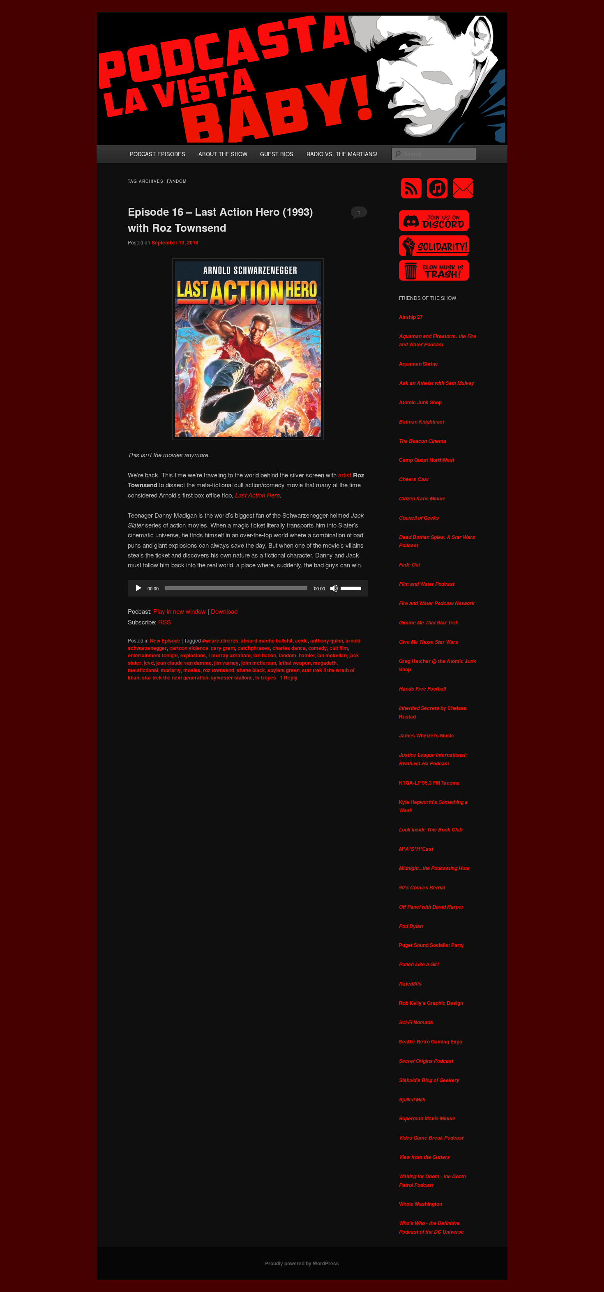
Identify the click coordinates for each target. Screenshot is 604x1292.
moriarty (171, 670)
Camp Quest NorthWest (426, 459)
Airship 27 (411, 316)
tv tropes (265, 677)
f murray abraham (229, 655)
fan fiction (264, 655)
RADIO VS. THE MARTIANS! (342, 154)
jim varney (226, 662)
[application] (248, 588)
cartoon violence (188, 648)
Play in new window (179, 611)
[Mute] (334, 588)
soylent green (283, 670)
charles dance (289, 648)
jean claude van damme (184, 662)
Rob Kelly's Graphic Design (431, 1002)
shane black (251, 670)
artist (344, 474)
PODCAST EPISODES (157, 154)
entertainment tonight (153, 655)
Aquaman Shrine (418, 363)
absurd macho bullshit (267, 640)
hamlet (307, 655)
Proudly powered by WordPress (302, 1263)
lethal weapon (295, 662)
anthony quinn (326, 640)
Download (224, 611)
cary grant (223, 648)
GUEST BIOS (276, 154)
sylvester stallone (232, 677)
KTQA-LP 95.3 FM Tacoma (429, 782)
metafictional (143, 670)
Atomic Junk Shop (420, 402)
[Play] (138, 588)
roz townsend (218, 670)
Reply (288, 677)
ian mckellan (332, 655)
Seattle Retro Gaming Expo (430, 1041)
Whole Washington (420, 1203)
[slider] (352, 587)
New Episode (165, 640)
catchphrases (253, 648)
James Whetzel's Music (426, 735)
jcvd (149, 662)
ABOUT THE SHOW (222, 154)
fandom (287, 655)
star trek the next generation (175, 677)
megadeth (325, 662)
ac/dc (301, 640)
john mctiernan (258, 662)
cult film (339, 648)
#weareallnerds (220, 640)
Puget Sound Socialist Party (431, 945)
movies (192, 670)
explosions (193, 655)
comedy (317, 648)
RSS (164, 621)
